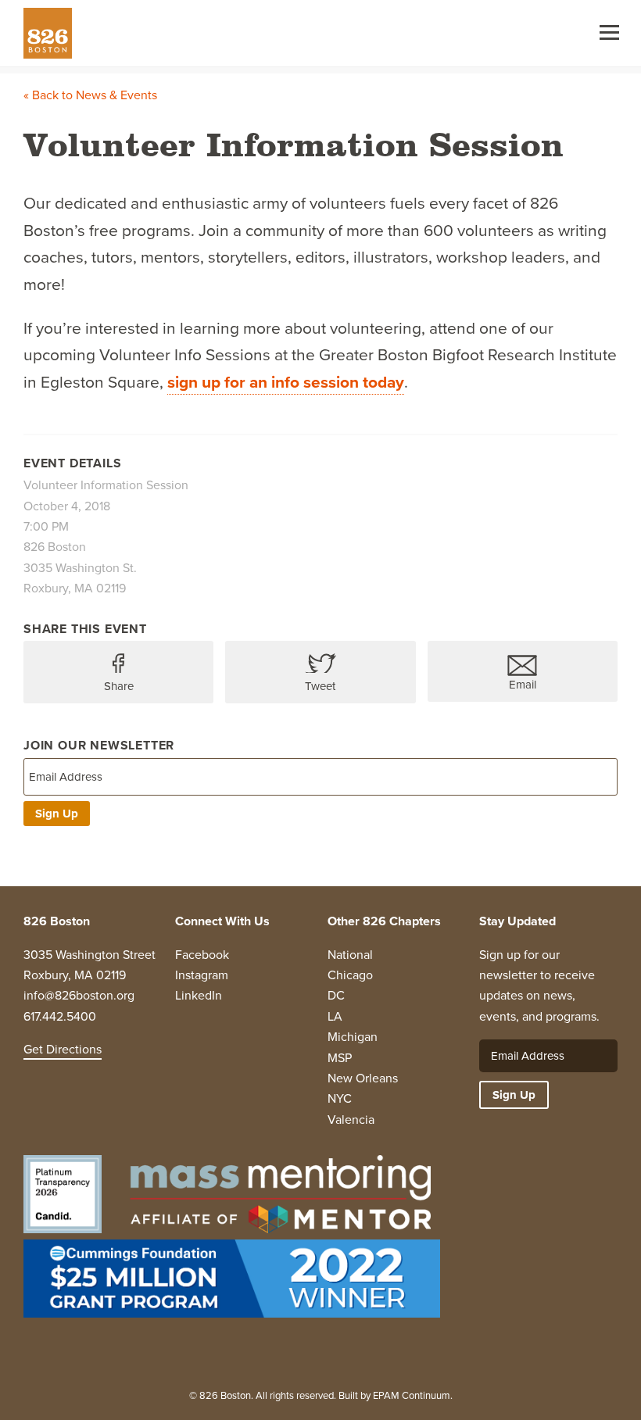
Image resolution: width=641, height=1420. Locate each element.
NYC (340, 1098)
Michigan (353, 1037)
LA (335, 1016)
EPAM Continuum (411, 1395)
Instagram (201, 975)
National (350, 955)
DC (336, 995)
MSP (340, 1058)
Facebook (202, 955)
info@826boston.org (78, 995)
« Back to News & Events (90, 95)
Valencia (351, 1119)
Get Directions (62, 1049)
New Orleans (363, 1078)
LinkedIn (198, 995)
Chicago (350, 975)
